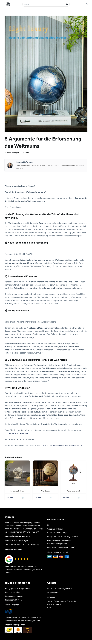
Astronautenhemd (73, 491)
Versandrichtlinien (55, 529)
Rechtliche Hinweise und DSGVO (61, 547)
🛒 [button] (23, 498)
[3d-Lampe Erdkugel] (17, 473)
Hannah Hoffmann (24, 162)
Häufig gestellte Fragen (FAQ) (17, 588)
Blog (49, 525)
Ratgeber (25, 153)
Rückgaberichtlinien (13, 600)
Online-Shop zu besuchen (16, 433)
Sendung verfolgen (13, 592)
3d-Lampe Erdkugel (17, 491)
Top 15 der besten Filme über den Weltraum (62, 445)
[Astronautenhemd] (73, 473)
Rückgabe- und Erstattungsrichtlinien (63, 536)
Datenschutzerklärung (56, 533)
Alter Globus (45, 491)
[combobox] (44, 4)
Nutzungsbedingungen (14, 596)
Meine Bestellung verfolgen (16, 540)
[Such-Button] (67, 4)
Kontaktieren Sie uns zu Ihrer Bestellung (22, 544)
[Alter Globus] (45, 473)
